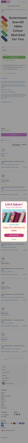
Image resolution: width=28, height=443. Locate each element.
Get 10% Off (14, 235)
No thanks (14, 239)
